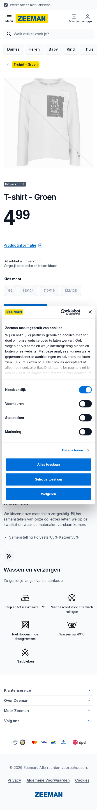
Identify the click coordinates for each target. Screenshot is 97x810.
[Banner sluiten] (90, 312)
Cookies (82, 780)
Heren (34, 49)
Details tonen (72, 450)
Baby (53, 49)
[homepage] (32, 18)
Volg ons (11, 721)
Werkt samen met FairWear (30, 5)
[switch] (85, 403)
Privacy (14, 780)
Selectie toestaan (48, 479)
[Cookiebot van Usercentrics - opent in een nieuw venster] (61, 312)
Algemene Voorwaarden (48, 780)
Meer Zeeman (16, 710)
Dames (13, 49)
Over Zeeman (16, 700)
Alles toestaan (48, 464)
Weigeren (48, 494)
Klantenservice (17, 690)
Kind (71, 49)
